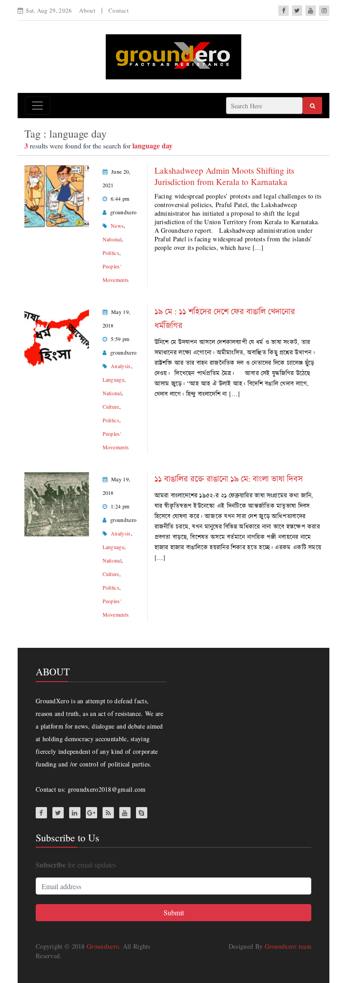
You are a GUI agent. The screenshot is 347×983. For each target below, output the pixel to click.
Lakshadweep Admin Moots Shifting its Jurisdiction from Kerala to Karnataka (224, 176)
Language (113, 379)
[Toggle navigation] (37, 106)
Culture (111, 406)
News (117, 225)
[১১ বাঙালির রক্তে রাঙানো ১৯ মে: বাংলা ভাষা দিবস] (56, 503)
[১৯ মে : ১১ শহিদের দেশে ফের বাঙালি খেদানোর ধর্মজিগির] (56, 336)
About (87, 10)
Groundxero (103, 946)
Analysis (121, 365)
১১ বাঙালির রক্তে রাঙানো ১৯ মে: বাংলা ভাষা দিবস (229, 478)
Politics (111, 252)
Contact (118, 10)
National (112, 239)
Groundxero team (288, 946)
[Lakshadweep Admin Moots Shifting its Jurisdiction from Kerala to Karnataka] (56, 195)
